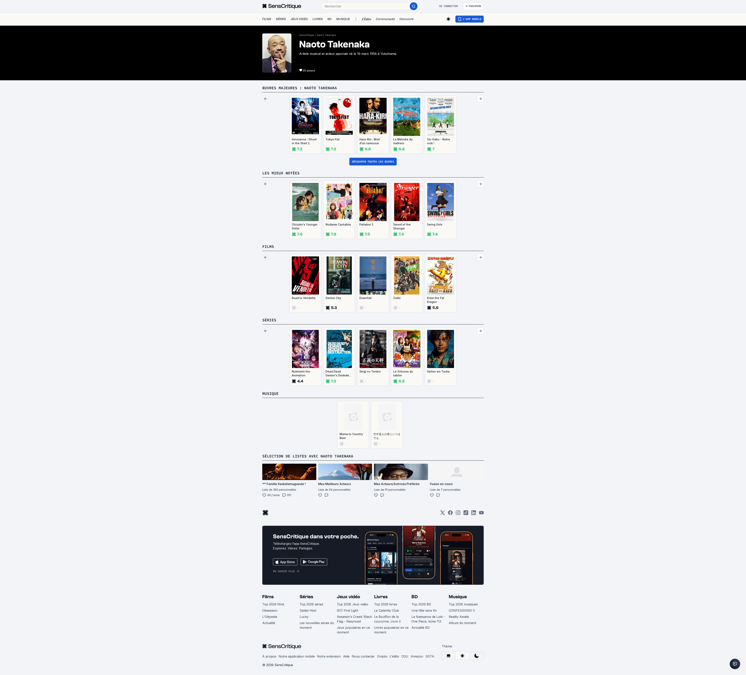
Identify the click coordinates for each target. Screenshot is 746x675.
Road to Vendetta (303, 298)
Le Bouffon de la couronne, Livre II (387, 619)
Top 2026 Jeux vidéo (352, 604)
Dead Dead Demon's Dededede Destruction (339, 373)
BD (414, 596)
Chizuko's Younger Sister (304, 226)
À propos (269, 656)
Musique (458, 596)
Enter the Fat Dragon (435, 299)
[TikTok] (466, 514)
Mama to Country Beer (351, 436)
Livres (381, 596)
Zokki (397, 298)
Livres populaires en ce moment (391, 630)
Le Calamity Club (386, 610)
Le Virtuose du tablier (403, 373)
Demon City (333, 298)
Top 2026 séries (311, 604)
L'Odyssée (269, 617)
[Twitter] (442, 514)
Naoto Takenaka (326, 35)
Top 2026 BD (421, 604)
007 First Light (347, 610)
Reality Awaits (459, 617)
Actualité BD (420, 628)
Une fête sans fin (424, 610)
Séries (306, 596)
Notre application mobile (297, 656)
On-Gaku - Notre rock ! (438, 141)
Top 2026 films (273, 604)
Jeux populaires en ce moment (353, 630)
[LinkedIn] (473, 514)
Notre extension (329, 656)
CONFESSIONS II (462, 610)
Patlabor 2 (366, 224)
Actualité (268, 623)
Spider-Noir (308, 610)
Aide (346, 656)
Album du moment (462, 623)
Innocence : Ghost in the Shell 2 (304, 141)
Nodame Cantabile (338, 224)
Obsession (269, 610)
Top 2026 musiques (463, 604)
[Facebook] (450, 514)
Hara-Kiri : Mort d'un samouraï (369, 141)
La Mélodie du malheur (403, 141)
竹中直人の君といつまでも (387, 436)
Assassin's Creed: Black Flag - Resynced (354, 619)
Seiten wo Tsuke (438, 371)
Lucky (304, 617)
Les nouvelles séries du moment (317, 625)
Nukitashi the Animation (301, 373)
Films (268, 596)
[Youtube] (481, 514)
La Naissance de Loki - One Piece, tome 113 (428, 619)
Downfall (365, 298)
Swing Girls (434, 224)
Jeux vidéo (348, 596)
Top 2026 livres (385, 604)
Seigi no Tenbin (370, 371)
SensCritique (306, 35)
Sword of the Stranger (402, 226)
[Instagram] (458, 514)
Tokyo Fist (333, 139)
